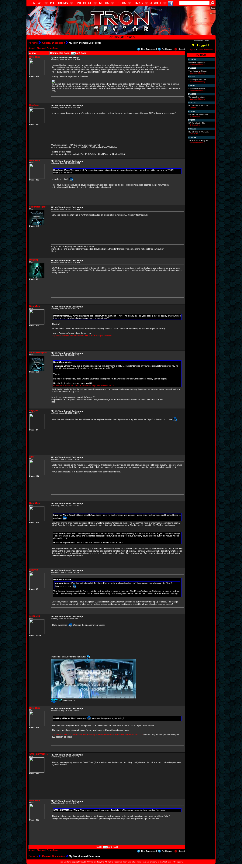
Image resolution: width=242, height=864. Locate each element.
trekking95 (34, 616)
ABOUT (155, 3)
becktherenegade (38, 207)
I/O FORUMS (59, 3)
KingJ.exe (34, 105)
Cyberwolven (195, 116)
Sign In (192, 49)
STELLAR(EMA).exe (39, 754)
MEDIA (104, 3)
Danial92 (33, 260)
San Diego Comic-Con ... (198, 80)
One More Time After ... (197, 62)
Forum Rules (52, 48)
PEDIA (121, 3)
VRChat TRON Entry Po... (198, 141)
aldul (31, 457)
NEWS (38, 3)
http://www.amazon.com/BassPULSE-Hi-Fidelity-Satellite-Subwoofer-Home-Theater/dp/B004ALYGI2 (97, 734)
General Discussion (53, 42)
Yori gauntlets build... (196, 97)
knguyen (33, 410)
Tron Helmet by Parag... (198, 71)
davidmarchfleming (197, 64)
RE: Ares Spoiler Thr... (197, 123)
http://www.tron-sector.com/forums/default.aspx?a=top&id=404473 (82, 335)
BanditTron (34, 57)
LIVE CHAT (83, 3)
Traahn (193, 108)
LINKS (138, 3)
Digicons (41, 48)
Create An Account (205, 49)
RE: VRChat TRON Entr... (198, 106)
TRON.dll (194, 134)
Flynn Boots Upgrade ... (197, 88)
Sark (213, 8)
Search (32, 48)
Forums (33, 42)
